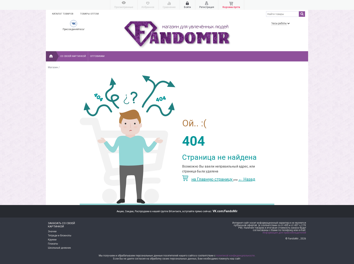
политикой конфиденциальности (235, 255)
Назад (246, 179)
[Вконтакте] (73, 23)
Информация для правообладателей (284, 232)
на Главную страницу (212, 179)
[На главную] (51, 56)
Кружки (52, 239)
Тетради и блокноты (59, 235)
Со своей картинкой (73, 56)
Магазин (53, 67)
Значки (52, 231)
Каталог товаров (62, 13)
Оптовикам (97, 56)
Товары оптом (89, 13)
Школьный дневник (59, 247)
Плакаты (53, 243)
